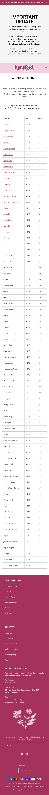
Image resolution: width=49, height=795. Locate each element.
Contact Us (9, 638)
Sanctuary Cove (9, 172)
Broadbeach (8, 363)
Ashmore (6, 184)
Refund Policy (10, 608)
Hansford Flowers (20, 783)
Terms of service (39, 786)
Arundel (6, 178)
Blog (6, 660)
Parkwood (7, 208)
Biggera (6, 125)
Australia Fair (8, 214)
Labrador (6, 226)
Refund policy (16, 786)
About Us (8, 633)
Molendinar (7, 190)
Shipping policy (18, 790)
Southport (7, 232)
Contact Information (12, 586)
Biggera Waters (9, 130)
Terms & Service (11, 591)
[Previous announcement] (2, 2)
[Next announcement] (46, 2)
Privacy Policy (10, 597)
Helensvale (7, 160)
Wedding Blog (10, 654)
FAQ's (7, 618)
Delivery (8, 613)
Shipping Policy (11, 602)
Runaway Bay (8, 154)
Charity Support (11, 644)
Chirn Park (7, 220)
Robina (6, 452)
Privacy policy (27, 786)
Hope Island (8, 166)
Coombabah (8, 136)
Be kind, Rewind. (11, 649)
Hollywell (6, 142)
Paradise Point (9, 148)
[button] (3, 68)
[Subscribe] (41, 745)
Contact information (31, 790)
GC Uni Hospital (9, 196)
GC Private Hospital (11, 202)
